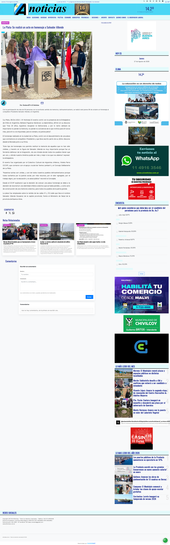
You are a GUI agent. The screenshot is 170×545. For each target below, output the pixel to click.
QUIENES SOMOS (121, 17)
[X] (150, 1)
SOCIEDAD (44, 17)
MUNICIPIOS (76, 17)
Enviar (89, 297)
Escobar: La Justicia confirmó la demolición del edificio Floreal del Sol (55, 243)
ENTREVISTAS (52, 17)
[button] (144, 1)
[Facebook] (154, 1)
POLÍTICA (60, 17)
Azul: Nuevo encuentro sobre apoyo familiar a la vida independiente (91, 243)
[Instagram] (157, 1)
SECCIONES (95, 17)
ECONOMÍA (68, 17)
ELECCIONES (35, 17)
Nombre (22, 271)
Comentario (23, 278)
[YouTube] (163, 1)
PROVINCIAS (85, 17)
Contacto (111, 17)
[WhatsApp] (147, 1)
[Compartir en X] (9, 213)
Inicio (29, 17)
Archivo (104, 17)
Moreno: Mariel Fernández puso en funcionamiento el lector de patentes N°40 (19, 243)
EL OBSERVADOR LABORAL (135, 17)
